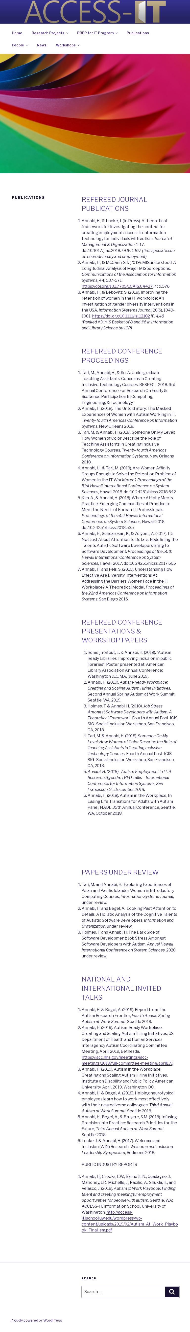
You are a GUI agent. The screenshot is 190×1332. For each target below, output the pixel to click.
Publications (138, 33)
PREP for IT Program (95, 33)
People (18, 45)
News (42, 45)
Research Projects (48, 33)
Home (17, 33)
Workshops (66, 45)
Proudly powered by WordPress (36, 1320)
